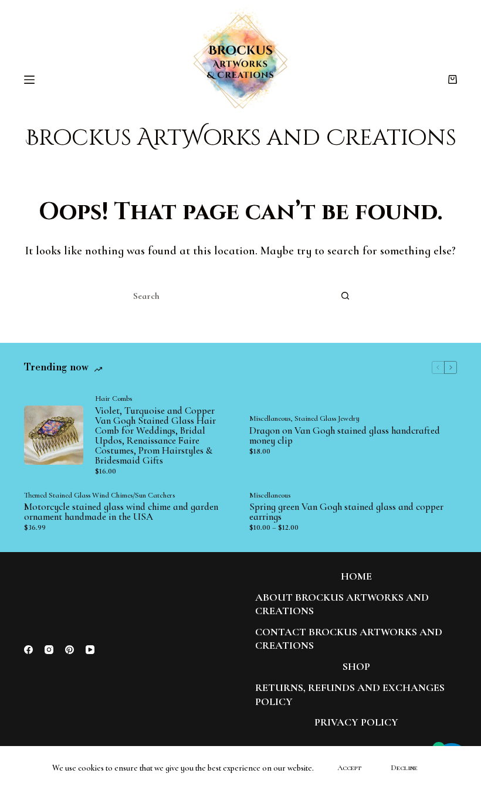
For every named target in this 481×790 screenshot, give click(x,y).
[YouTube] (90, 649)
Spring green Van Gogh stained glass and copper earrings (346, 512)
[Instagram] (49, 649)
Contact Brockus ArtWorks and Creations (348, 638)
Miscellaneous (269, 418)
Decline (404, 767)
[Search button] (345, 296)
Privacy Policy (356, 722)
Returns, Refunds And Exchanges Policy (350, 694)
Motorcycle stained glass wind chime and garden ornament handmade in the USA (121, 512)
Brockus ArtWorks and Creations (240, 138)
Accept (349, 767)
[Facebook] (28, 649)
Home (356, 576)
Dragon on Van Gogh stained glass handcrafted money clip (344, 435)
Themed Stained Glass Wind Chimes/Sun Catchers (99, 495)
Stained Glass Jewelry (327, 418)
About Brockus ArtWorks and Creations (342, 604)
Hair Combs (113, 398)
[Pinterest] (69, 649)
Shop (356, 666)
